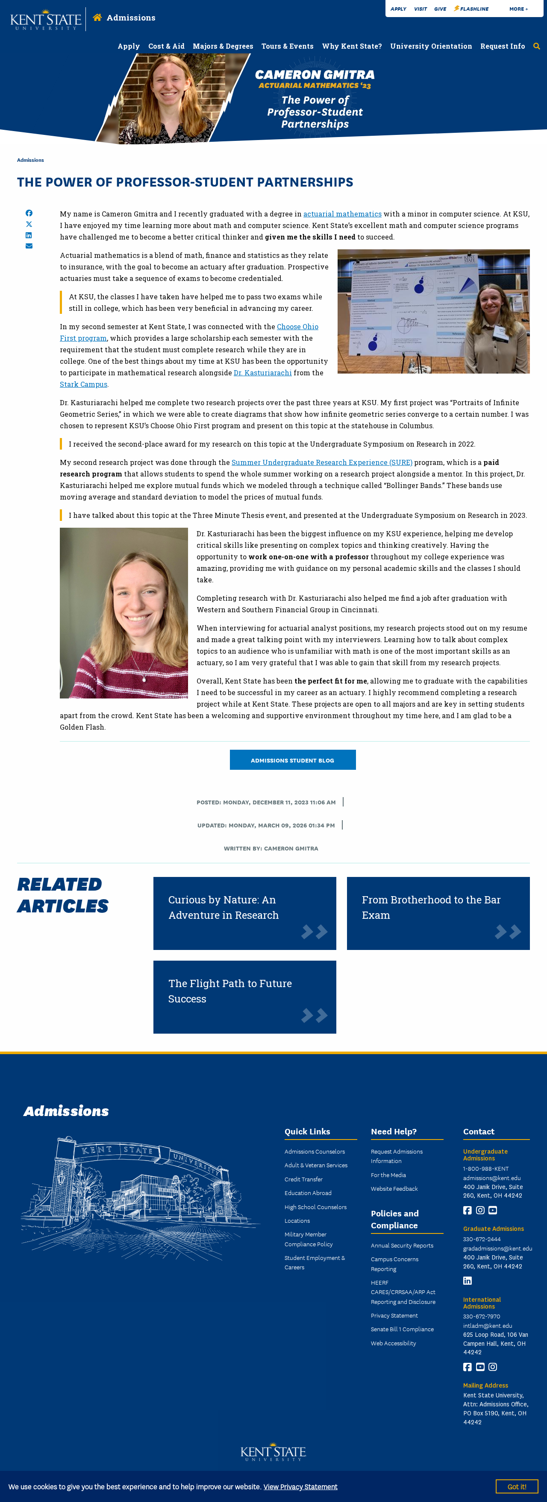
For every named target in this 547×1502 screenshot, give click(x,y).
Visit (420, 8)
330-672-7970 (481, 1316)
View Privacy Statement (301, 1486)
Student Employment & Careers (315, 1262)
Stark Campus (83, 384)
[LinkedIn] (467, 1281)
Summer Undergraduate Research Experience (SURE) (322, 462)
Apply (398, 8)
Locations (297, 1220)
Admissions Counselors (315, 1151)
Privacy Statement (394, 1315)
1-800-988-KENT (486, 1168)
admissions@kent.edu (492, 1177)
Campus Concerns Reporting (394, 1263)
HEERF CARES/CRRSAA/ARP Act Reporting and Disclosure (403, 1291)
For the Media (388, 1174)
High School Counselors (316, 1206)
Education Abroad (308, 1192)
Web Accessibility (393, 1342)
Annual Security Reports (402, 1245)
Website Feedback (394, 1188)
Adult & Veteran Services (316, 1164)
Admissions (131, 17)
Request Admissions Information (397, 1155)
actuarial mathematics (342, 213)
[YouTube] (492, 1210)
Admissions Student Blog (293, 760)
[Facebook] (467, 1210)
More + (518, 8)
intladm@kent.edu (487, 1325)
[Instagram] (480, 1210)
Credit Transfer (304, 1178)
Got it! (517, 1486)
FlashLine (474, 8)
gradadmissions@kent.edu (497, 1248)
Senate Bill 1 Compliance (402, 1328)
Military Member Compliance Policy (309, 1238)
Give (440, 8)
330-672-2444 (482, 1238)
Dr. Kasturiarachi (263, 372)
